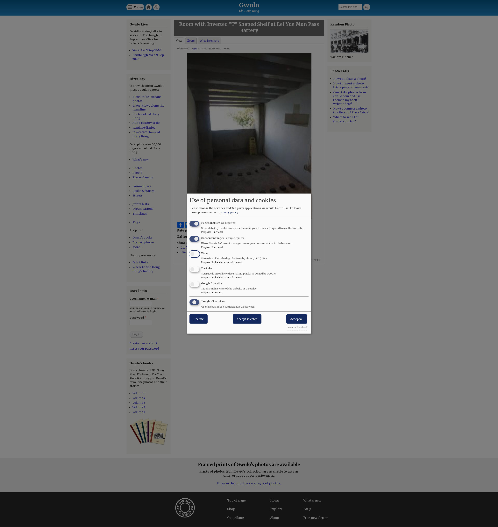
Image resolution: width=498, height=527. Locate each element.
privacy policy (228, 212)
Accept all (296, 319)
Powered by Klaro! (297, 327)
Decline (198, 319)
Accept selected (247, 319)
